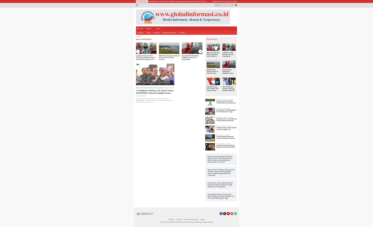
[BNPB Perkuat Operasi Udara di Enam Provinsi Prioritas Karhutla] (146, 48)
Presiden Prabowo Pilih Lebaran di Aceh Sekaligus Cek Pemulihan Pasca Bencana (226, 128)
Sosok (161, 88)
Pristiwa (156, 88)
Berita (138, 88)
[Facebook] (221, 213)
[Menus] (137, 5)
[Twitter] (224, 213)
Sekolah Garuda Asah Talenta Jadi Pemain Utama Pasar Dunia (191, 57)
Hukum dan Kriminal (146, 88)
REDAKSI (182, 33)
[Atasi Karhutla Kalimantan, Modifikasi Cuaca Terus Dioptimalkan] (169, 48)
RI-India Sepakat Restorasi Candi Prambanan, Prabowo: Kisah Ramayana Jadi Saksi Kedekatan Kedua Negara (225, 137)
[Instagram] (231, 213)
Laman (158, 28)
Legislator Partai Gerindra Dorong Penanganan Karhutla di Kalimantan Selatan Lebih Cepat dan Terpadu (232, 1)
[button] (232, 5)
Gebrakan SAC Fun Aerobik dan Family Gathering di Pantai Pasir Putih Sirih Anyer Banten (226, 119)
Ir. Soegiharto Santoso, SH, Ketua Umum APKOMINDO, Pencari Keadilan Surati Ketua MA (154, 93)
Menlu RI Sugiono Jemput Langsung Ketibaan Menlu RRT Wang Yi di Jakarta (228, 88)
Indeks (149, 33)
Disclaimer (140, 33)
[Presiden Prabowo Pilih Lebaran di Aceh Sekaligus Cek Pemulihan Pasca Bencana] (210, 129)
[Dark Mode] (236, 5)
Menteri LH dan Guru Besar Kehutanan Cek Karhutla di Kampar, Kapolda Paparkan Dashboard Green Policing (153, 1)
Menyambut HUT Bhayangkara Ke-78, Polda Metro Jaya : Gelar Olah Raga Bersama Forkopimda (226, 111)
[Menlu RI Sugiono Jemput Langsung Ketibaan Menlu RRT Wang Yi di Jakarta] (229, 81)
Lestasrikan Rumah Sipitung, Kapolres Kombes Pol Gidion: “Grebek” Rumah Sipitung (225, 146)
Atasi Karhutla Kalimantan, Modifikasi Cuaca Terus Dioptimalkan (167, 57)
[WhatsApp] (235, 213)
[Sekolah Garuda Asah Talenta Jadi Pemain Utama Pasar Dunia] (192, 48)
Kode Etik (156, 33)
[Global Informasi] (183, 17)
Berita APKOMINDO (141, 96)
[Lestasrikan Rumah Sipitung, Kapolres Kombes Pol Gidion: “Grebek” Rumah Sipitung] (210, 146)
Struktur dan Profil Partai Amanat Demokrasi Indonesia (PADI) (226, 102)
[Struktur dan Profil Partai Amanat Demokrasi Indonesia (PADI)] (210, 102)
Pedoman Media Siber (169, 33)
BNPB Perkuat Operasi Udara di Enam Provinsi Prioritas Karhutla (146, 57)
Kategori (149, 28)
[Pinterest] (228, 213)
